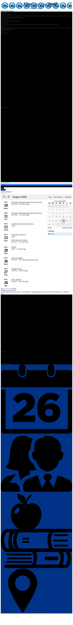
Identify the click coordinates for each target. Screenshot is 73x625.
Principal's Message (7, 16)
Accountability (19, 17)
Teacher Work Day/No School (22, 224)
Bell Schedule (17, 16)
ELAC (3, 24)
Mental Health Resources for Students (28, 28)
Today (50, 228)
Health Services (18, 24)
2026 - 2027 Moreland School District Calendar (55, 16)
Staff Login (4, 33)
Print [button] (50, 197)
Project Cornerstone (11, 28)
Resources (17, 21)
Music (2, 28)
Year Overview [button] (58, 197)
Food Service (9, 24)
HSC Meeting (16, 280)
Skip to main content (7, 10)
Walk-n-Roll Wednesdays (48, 28)
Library (11, 21)
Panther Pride (5, 21)
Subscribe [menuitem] (68, 197)
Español (3, 190)
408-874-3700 (36, 292)
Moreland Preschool (7, 29)
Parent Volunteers (53, 24)
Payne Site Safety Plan (7, 17)
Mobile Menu (5, 12)
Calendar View (67, 228)
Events (52, 234)
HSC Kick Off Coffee (19, 240)
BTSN (13, 247)
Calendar (24, 16)
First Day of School (18, 235)
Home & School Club (29, 24)
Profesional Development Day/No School (26, 202)
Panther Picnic (16, 269)
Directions (40, 612)
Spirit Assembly (17, 258)
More (2, 188)
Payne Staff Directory (33, 16)
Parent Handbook (42, 24)
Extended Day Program (63, 28)
